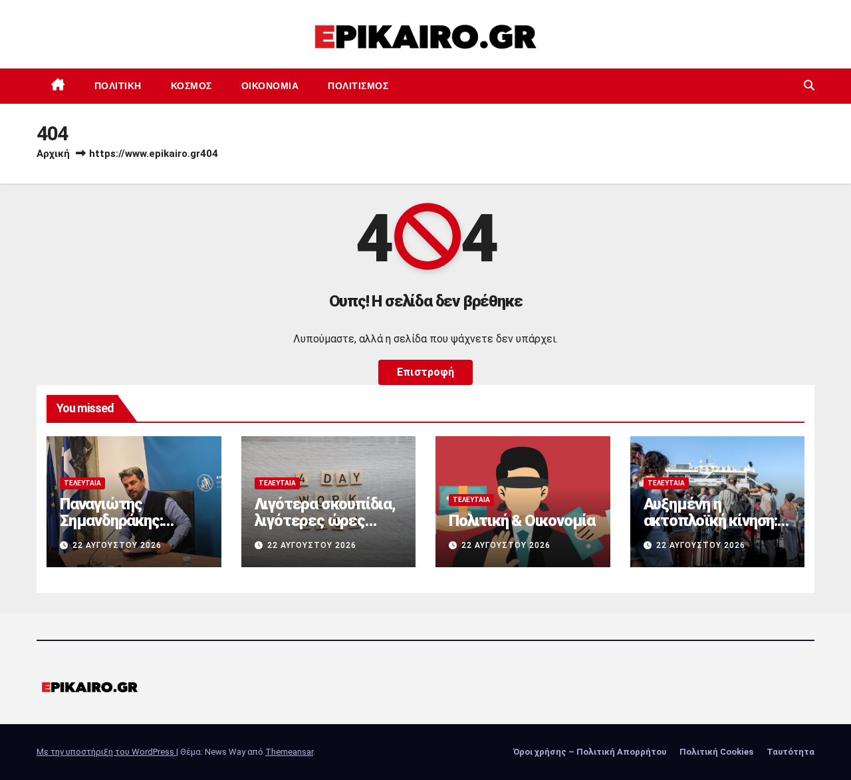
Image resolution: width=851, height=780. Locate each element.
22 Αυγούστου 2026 (117, 545)
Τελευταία (82, 483)
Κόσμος (191, 86)
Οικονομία (270, 86)
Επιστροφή (425, 372)
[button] (809, 85)
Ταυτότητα (790, 752)
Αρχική (53, 154)
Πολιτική (118, 86)
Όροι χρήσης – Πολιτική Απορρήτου (589, 752)
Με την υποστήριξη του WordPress (106, 752)
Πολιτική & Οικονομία (522, 520)
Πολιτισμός (358, 86)
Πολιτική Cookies (716, 752)
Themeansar (289, 752)
